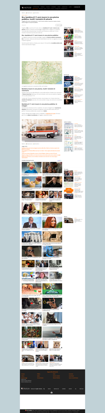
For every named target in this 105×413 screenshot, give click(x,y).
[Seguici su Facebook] (51, 393)
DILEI (63, 410)
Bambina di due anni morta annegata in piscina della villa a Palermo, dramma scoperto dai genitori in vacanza (40, 148)
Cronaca (23, 373)
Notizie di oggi (24, 377)
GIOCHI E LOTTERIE (77, 188)
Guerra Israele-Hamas (73, 377)
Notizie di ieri (23, 379)
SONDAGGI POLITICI (77, 176)
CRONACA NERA (38, 362)
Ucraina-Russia (40, 377)
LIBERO (33, 410)
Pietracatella (41, 8)
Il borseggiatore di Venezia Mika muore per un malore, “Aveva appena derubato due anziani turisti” (41, 151)
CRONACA (25, 15)
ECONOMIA (76, 34)
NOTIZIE (27, 7)
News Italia (81, 388)
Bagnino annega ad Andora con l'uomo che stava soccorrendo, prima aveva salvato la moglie (41, 155)
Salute (38, 375)
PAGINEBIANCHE (55, 410)
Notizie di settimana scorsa (26, 381)
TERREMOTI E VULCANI (77, 182)
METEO (23, 362)
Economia (71, 373)
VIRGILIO (36, 410)
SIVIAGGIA (65, 410)
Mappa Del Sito (56, 388)
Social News (71, 375)
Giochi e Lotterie (56, 375)
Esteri (54, 373)
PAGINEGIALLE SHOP (46, 410)
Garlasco (45, 8)
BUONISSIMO (74, 410)
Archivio (70, 388)
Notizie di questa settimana (26, 380)
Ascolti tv (52, 8)
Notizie (27, 388)
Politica (38, 373)
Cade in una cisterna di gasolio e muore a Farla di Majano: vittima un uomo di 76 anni (39, 153)
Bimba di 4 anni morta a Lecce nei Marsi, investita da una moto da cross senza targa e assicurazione (39, 157)
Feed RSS (49, 388)
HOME (23, 15)
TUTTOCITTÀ (60, 410)
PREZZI (75, 52)
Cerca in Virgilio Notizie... (37, 388)
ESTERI (75, 135)
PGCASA (51, 410)
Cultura (22, 375)
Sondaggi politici (57, 8)
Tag (75, 388)
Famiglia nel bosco (64, 8)
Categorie (63, 388)
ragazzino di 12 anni (50, 113)
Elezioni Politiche (56, 377)
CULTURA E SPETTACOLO (78, 99)
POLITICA (75, 40)
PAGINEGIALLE (40, 410)
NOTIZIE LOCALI (76, 82)
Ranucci (49, 8)
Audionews (76, 6)
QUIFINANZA (70, 410)
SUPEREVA (78, 410)
